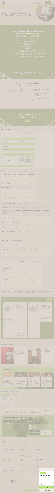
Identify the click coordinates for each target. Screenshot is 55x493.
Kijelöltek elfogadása (46, 490)
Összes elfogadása (46, 487)
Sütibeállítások (43, 473)
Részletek (48, 473)
